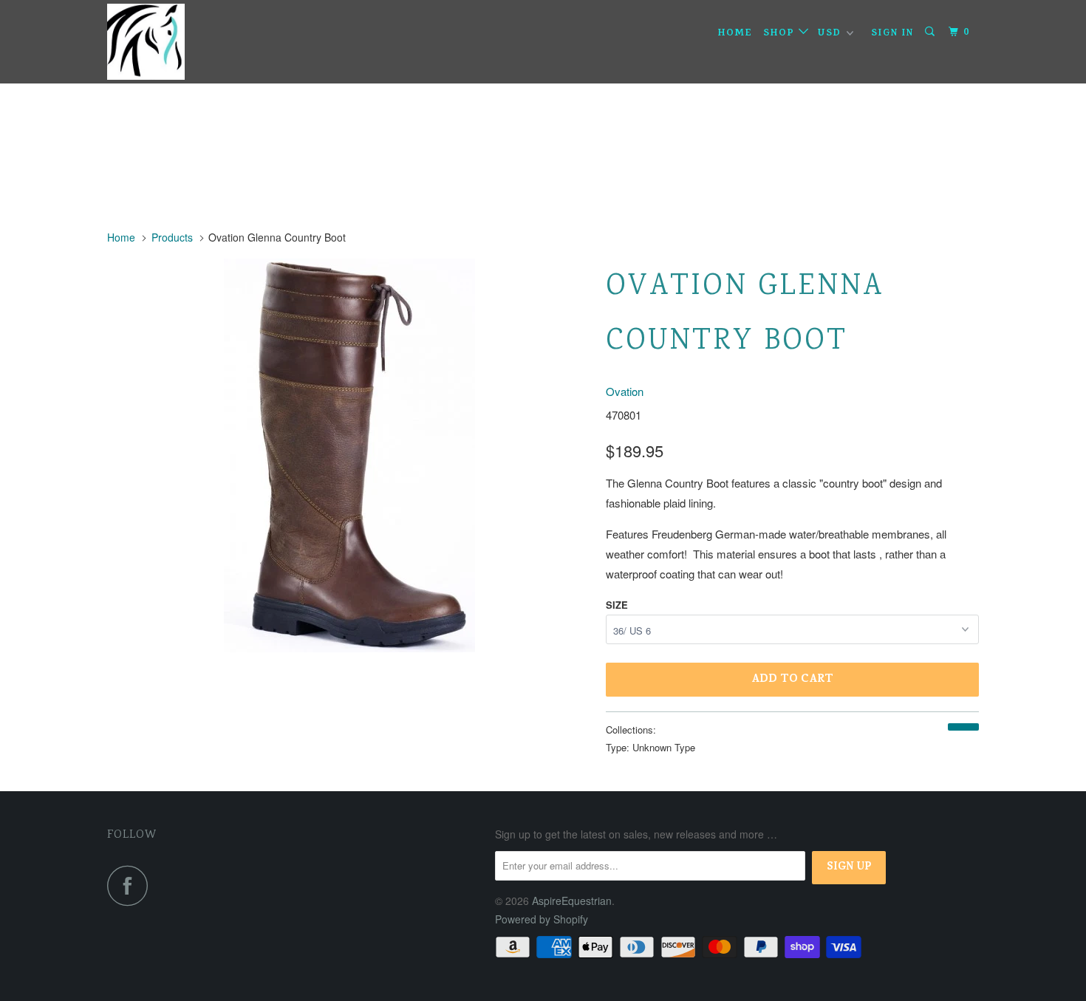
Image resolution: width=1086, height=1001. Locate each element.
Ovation (624, 391)
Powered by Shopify (541, 919)
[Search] (931, 32)
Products (172, 237)
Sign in (892, 33)
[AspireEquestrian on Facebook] (131, 885)
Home (735, 33)
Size (617, 605)
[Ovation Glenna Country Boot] (349, 455)
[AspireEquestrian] (183, 42)
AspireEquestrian (572, 900)
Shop (781, 33)
